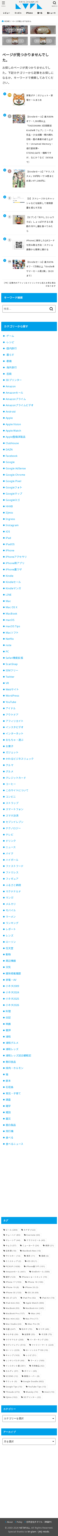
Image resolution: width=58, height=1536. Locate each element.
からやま (12, 1334)
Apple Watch (13, 430)
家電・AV (11, 980)
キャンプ (13, 1355)
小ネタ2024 (12, 992)
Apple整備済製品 (15, 437)
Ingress (10, 519)
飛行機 (9, 1131)
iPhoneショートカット (34, 1277)
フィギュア (12, 878)
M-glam (32, 1531)
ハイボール (12, 860)
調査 (8, 1099)
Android (11, 411)
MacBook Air (35, 1308)
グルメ (9, 771)
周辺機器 (11, 960)
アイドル (11, 708)
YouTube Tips (37, 1386)
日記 (8, 1017)
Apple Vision (13, 424)
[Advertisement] (29, 1182)
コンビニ (11, 796)
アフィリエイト (15, 721)
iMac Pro (34, 1324)
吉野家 (29, 1334)
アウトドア (12, 714)
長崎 (45, 1256)
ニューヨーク (30, 1245)
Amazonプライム (16, 399)
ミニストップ (13, 1261)
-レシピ (10, 342)
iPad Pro (29, 1298)
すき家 (46, 1334)
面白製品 (11, 1125)
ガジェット (12, 752)
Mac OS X (11, 607)
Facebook (11, 456)
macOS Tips (13, 626)
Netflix (10, 639)
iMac (35, 1313)
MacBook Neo (31, 1250)
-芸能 (9, 374)
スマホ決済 (12, 815)
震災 (8, 1118)
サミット (11, 1381)
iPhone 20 (31, 1287)
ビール (12, 1230)
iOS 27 (11, 1298)
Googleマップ (14, 493)
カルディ (12, 1371)
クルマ (9, 765)
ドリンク (11, 841)
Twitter (10, 676)
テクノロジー (13, 828)
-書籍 (9, 361)
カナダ (30, 1230)
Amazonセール (14, 392)
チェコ (11, 1245)
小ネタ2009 (12, 986)
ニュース (11, 847)
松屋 (11, 1329)
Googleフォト (14, 487)
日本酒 (11, 1250)
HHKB (9, 506)
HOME (7, 21)
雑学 (8, 1106)
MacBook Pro (15, 1313)
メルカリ (11, 904)
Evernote (33, 1235)
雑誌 (8, 1112)
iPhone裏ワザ (14, 569)
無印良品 (11, 1062)
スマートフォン (15, 809)
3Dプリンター (14, 380)
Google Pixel (13, 481)
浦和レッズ (12, 1049)
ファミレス (12, 872)
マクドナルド (13, 891)
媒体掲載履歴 (13, 973)
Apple (9, 418)
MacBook (11, 613)
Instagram (12, 525)
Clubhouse (12, 443)
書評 (8, 1030)
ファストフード (15, 866)
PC (7, 651)
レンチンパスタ (15, 1360)
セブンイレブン (15, 822)
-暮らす (10, 354)
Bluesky (32, 1392)
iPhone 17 (13, 1282)
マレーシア (13, 1240)
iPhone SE (13, 1292)
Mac (8, 601)
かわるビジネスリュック (20, 758)
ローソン (11, 942)
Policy (19, 1522)
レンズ (9, 935)
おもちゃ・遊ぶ (15, 740)
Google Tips (14, 1386)
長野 (49, 1245)
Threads (13, 1392)
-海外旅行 (11, 367)
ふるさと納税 (13, 885)
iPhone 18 (35, 1282)
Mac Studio (13, 1324)
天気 (8, 967)
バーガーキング (39, 1339)
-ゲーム (10, 336)
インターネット (15, 733)
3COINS (12, 1376)
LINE (9, 594)
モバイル (11, 910)
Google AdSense (16, 468)
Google (10, 462)
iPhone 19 (12, 1287)
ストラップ (12, 803)
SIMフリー (12, 670)
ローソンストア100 (37, 1350)
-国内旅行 (11, 348)
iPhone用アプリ (15, 563)
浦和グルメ (12, 1043)
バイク (9, 853)
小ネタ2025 (12, 998)
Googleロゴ (13, 500)
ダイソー (30, 1371)
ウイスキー (13, 1256)
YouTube (11, 702)
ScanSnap (12, 664)
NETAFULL (24, 1527)
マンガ (9, 897)
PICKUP (13, 1266)
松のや (27, 1329)
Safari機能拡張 (14, 658)
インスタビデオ (15, 727)
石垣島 (9, 1087)
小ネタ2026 (12, 1005)
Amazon (11, 386)
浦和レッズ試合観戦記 (18, 1055)
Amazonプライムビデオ (19, 405)
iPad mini (13, 1303)
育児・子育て (13, 1093)
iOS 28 (32, 1261)
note (8, 645)
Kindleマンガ (13, 588)
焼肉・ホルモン (15, 1068)
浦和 (8, 1036)
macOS (10, 620)
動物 (8, 954)
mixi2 (49, 1392)
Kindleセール (13, 582)
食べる (9, 1137)
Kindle (9, 576)
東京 (30, 1256)
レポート (11, 929)
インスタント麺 (16, 1365)
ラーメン (11, 916)
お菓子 (9, 746)
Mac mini (12, 1318)
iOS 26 (33, 1292)
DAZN (9, 449)
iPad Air (48, 1298)
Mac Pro (32, 1318)
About (10, 1522)
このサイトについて (17, 790)
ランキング (12, 923)
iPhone (10, 550)
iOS (8, 531)
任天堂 (9, 948)
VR (7, 683)
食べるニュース (14, 1144)
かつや (44, 1329)
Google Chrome (15, 474)
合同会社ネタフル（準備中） (39, 1522)
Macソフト (12, 632)
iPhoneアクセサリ (16, 556)
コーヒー (11, 784)
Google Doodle (33, 1381)
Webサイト (12, 689)
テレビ (9, 834)
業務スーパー (32, 1376)
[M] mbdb (43, 1531)
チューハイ (13, 1235)
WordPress (12, 695)
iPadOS (10, 544)
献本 (8, 1080)
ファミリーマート (43, 1345)
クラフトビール (35, 1240)
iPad (8, 538)
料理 (8, 1011)
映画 (8, 1024)
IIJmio (9, 512)
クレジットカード (16, 778)
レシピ (31, 1355)
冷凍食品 (38, 1365)
